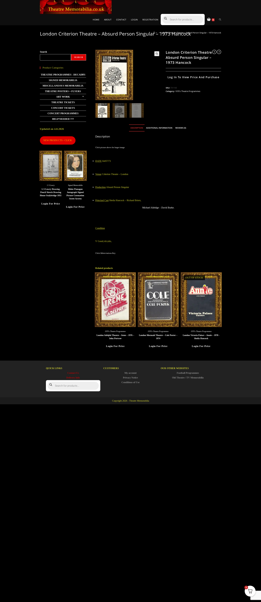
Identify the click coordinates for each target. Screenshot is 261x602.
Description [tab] (136, 128)
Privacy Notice (130, 377)
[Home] (154, 32)
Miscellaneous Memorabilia (63, 85)
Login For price (115, 346)
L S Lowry (51, 185)
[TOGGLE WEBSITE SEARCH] (220, 19)
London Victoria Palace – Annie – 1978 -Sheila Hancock (201, 337)
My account (130, 373)
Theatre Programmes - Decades (63, 74)
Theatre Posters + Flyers (63, 91)
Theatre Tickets (63, 102)
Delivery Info (73, 377)
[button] (156, 53)
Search (43, 52)
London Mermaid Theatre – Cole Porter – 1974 (158, 337)
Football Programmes (188, 373)
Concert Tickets (63, 108)
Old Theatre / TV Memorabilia (188, 377)
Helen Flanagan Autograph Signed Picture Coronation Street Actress (75, 194)
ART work (63, 96)
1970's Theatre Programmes (187, 91)
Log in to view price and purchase (193, 77)
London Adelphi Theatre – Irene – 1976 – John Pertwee (115, 337)
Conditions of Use (130, 382)
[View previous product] (214, 52)
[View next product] (219, 52)
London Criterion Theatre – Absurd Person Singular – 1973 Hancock (191, 32)
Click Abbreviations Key (105, 253)
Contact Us (73, 373)
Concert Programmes (63, 113)
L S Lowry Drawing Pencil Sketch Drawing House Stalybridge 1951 (50, 192)
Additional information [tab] (159, 128)
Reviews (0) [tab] (180, 128)
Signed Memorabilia (63, 80)
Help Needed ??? (63, 119)
